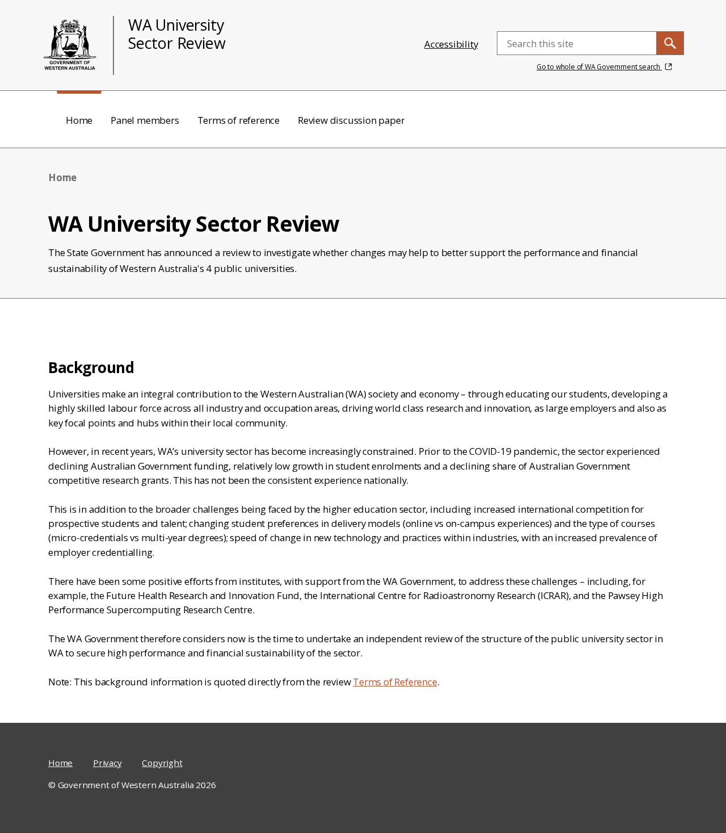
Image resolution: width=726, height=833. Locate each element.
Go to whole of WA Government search (599, 67)
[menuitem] (79, 119)
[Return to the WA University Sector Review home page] (70, 45)
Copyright (162, 762)
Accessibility (451, 44)
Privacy (107, 762)
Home (60, 762)
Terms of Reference (395, 681)
